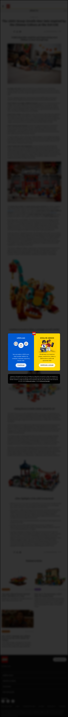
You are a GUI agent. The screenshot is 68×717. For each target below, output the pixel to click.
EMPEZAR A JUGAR (47, 365)
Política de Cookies (30, 381)
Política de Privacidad (45, 381)
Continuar (20, 365)
